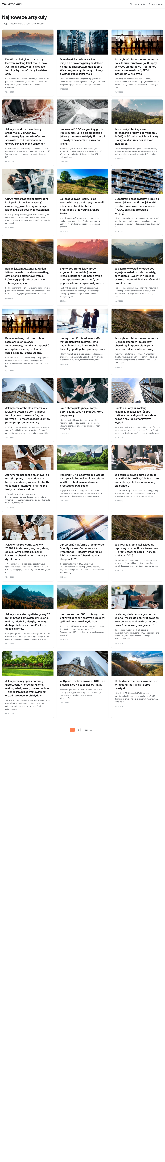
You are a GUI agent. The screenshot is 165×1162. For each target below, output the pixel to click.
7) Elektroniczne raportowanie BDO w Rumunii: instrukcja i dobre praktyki (136, 685)
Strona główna (156, 4)
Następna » (88, 730)
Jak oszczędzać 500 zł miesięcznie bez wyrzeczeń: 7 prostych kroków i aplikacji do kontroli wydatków (82, 618)
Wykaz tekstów (138, 4)
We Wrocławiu (12, 4)
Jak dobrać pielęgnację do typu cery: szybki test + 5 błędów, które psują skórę (81, 411)
